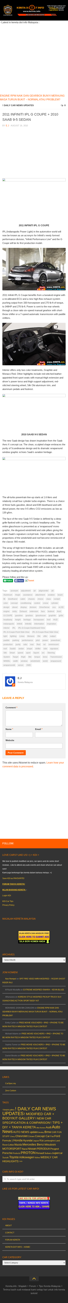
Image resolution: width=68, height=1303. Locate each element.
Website (10, 740)
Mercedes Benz (33, 1144)
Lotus (11, 1144)
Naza (24, 1149)
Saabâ (12, 649)
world (45, 661)
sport (28, 653)
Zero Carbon (10, 1090)
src (43, 653)
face (43, 611)
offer (45, 636)
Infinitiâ (28, 624)
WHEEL (6, 661)
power (45, 640)
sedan (21, 649)
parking (15, 640)
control (37, 603)
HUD (55, 620)
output (53, 636)
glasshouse (41, 615)
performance (27, 640)
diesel (15, 607)
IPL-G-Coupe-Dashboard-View (31, 628)
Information (39, 624)
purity (18, 644)
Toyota (14, 1157)
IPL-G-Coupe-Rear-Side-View (45, 632)
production (8, 644)
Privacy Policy (8, 905)
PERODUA (43, 1148)
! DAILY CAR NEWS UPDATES (18, 105)
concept (14, 603)
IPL (13, 628)
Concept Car (42, 1136)
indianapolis (8, 624)
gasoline (19, 615)
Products (16, 1153)
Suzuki (5, 1157)
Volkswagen (26, 1157)
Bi (4, 599)
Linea (21, 636)
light (5, 636)
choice (40, 599)
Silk (5, 653)
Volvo (37, 1157)
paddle (6, 640)
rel (44, 644)
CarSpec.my (10, 1083)
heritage (27, 620)
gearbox (29, 615)
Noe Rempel (10, 979)
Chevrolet (21, 1136)
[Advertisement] (34, 58)
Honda (17, 1140)
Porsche (7, 1153)
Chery (12, 1136)
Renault (40, 1153)
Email (38, 729)
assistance (27, 595)
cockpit (57, 599)
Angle (17, 595)
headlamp (7, 620)
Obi (38, 636)
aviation (51, 595)
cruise (45, 603)
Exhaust (23, 611)
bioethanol (12, 599)
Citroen (31, 1136)
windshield (35, 661)
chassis (31, 599)
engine (6, 611)
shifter (37, 649)
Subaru (48, 1153)
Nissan (32, 1148)
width (15, 661)
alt (52, 591)
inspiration (51, 624)
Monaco (30, 636)
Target (15, 657)
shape (29, 649)
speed (20, 653)
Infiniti (19, 624)
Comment (11, 707)
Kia (41, 1140)
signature (54, 649)
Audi (48, 1127)
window (24, 661)
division (33, 607)
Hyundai (28, 1140)
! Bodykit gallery (8, 1110)
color (5, 603)
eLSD (61, 607)
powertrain (55, 640)
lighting (13, 636)
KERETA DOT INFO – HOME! (17, 1247)
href (48, 620)
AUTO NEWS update (25, 1132)
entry (14, 611)
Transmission (56, 657)
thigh (23, 657)
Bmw (47, 1132)
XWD (28, 665)
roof (5, 649)
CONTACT (9, 1233)
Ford (57, 1136)
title (29, 657)
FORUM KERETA (12, 1240)
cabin (22, 599)
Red (38, 644)
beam (60, 595)
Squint (36, 653)
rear (32, 644)
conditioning (26, 603)
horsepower (39, 620)
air (35, 591)
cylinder (54, 603)
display (24, 607)
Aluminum (7, 595)
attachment (40, 595)
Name (9, 729)
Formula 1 (7, 1140)
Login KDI (6, 895)
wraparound (56, 661)
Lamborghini (49, 1140)
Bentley (41, 1132)
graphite (52, 615)
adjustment (26, 591)
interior (6, 628)
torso (45, 657)
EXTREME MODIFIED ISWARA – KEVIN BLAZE (43, 990)
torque (37, 657)
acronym (14, 591)
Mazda (18, 1144)
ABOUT (8, 1225)
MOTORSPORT (11, 1148)
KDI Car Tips (7, 901)
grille (61, 615)
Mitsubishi (50, 1144)
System (6, 657)
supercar (57, 1153)
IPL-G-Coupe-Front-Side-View (16, 632)
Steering (51, 653)
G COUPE (7, 615)
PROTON (28, 1153)
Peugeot (54, 1148)
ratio (25, 644)
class (48, 599)
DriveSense (44, 607)
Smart (12, 653)
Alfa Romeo (40, 1128)
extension (34, 611)
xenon (20, 665)
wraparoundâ (9, 665)
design (6, 607)
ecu (54, 607)
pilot (38, 640)
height (18, 620)
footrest (51, 611)
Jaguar (36, 1141)
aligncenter (43, 591)
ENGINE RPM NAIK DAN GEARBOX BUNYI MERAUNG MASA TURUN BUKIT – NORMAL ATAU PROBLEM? (32, 1012)
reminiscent (54, 644)
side (45, 649)
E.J (7, 125)
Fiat (52, 1136)
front (59, 611)
